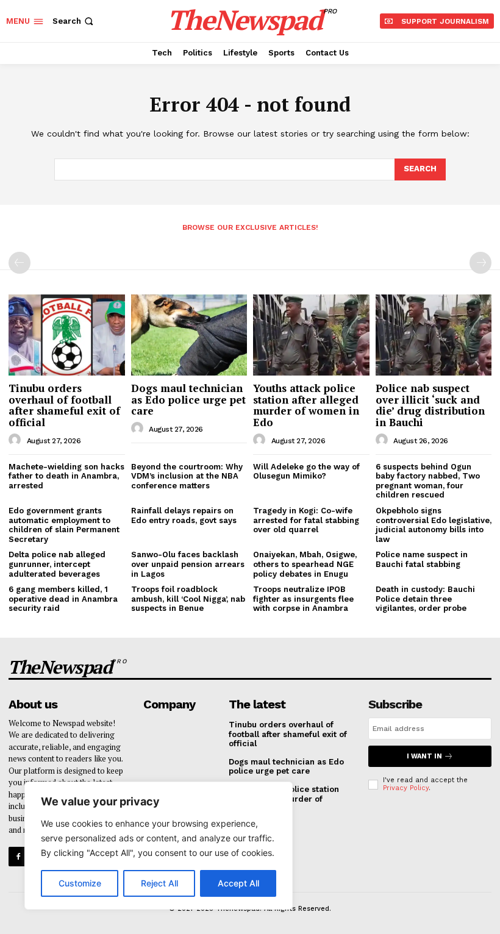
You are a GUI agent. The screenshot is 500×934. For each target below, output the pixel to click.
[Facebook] (18, 856)
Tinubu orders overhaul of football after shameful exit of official (64, 405)
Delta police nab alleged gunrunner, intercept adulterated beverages (57, 564)
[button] (74, 21)
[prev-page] (19, 263)
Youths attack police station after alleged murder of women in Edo (306, 405)
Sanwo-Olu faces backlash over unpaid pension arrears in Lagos (188, 564)
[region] (158, 846)
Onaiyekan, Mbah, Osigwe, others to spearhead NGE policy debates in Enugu (305, 564)
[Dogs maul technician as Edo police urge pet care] (189, 335)
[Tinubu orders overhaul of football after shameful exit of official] (67, 335)
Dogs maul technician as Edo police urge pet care (188, 399)
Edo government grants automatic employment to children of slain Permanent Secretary (64, 525)
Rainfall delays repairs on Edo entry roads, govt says (184, 515)
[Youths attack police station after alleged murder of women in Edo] (311, 335)
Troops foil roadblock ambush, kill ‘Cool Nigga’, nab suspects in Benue (188, 599)
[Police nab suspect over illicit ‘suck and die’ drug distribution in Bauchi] (434, 335)
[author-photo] (16, 440)
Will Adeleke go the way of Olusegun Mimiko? (306, 471)
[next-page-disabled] (480, 263)
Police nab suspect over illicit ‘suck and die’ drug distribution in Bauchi (430, 405)
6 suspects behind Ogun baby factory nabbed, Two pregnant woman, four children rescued (428, 481)
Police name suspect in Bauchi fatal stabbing (422, 559)
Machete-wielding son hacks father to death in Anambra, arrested (66, 476)
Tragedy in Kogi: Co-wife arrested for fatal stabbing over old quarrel (306, 520)
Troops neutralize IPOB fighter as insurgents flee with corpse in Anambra (303, 599)
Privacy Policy (406, 788)
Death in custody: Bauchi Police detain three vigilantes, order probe (425, 599)
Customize (80, 883)
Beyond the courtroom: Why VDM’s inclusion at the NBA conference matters (187, 476)
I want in (424, 756)
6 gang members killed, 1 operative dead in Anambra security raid (63, 599)
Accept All (238, 883)
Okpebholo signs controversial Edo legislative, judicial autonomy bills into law (433, 525)
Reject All (159, 883)
